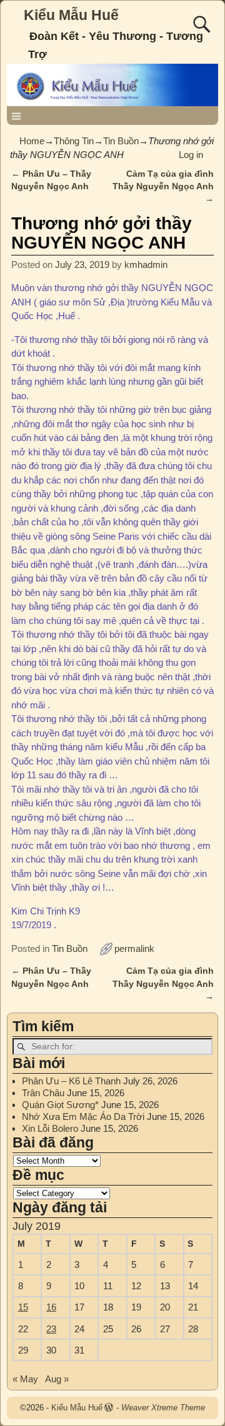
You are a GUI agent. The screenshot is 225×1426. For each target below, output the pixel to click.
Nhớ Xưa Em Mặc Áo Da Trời (83, 1116)
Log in (191, 154)
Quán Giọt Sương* (60, 1104)
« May (25, 1379)
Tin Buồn (121, 141)
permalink (134, 948)
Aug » (57, 1379)
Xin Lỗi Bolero (50, 1128)
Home (31, 141)
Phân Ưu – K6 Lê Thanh (71, 1081)
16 (51, 1307)
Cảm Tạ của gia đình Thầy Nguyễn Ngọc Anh (163, 186)
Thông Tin (74, 141)
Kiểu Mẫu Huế (71, 15)
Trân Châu (43, 1092)
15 (23, 1307)
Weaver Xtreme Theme (163, 1407)
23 (51, 1329)
